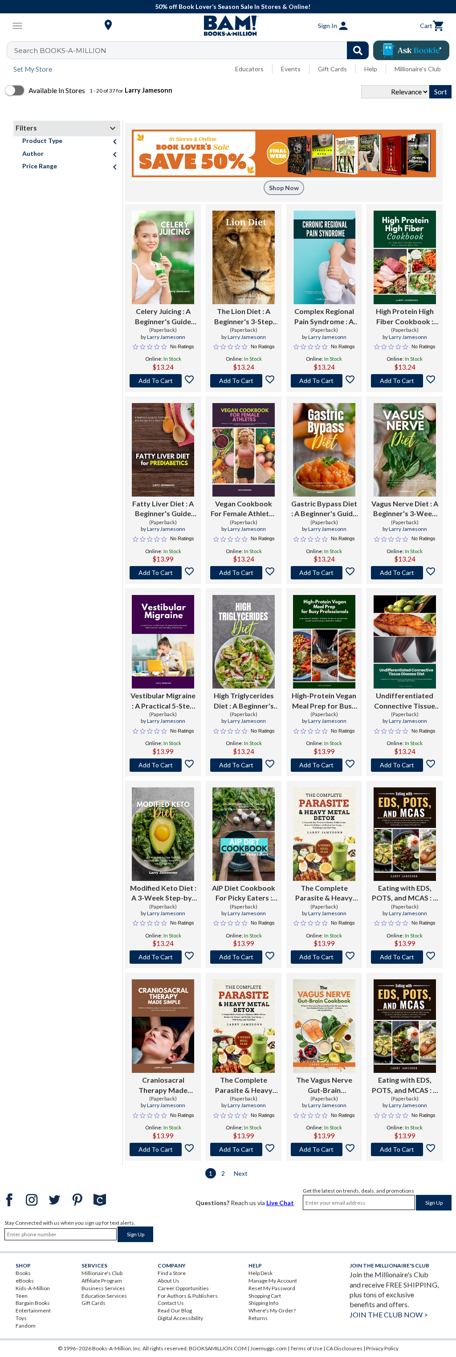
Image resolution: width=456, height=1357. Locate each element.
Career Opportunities (183, 1288)
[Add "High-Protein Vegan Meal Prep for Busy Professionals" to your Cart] (324, 765)
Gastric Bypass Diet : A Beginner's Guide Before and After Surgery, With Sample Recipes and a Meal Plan (324, 509)
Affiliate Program (101, 1280)
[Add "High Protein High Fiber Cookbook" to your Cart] (404, 380)
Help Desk (260, 1273)
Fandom (26, 1325)
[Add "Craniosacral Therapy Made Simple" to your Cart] (163, 1149)
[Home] (228, 26)
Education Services (104, 1295)
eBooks (25, 1280)
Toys (21, 1318)
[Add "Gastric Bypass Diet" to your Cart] (324, 572)
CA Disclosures (344, 1348)
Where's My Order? (272, 1310)
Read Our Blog (175, 1310)
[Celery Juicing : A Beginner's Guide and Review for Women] (163, 257)
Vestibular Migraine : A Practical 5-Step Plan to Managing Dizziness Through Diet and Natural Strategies (162, 701)
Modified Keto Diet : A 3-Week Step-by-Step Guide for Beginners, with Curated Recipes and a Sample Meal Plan (163, 893)
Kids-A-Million (33, 1288)
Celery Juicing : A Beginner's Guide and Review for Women (163, 316)
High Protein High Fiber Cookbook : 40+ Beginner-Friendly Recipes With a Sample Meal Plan (404, 316)
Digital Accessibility (180, 1318)
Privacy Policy (382, 1348)
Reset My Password (271, 1288)
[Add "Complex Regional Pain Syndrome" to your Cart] (324, 380)
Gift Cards (332, 69)
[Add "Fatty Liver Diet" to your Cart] (163, 572)
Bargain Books (33, 1303)
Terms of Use (306, 1348)
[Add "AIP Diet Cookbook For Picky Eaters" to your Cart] (243, 957)
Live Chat (280, 1202)
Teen (22, 1295)
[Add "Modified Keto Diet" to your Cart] (163, 957)
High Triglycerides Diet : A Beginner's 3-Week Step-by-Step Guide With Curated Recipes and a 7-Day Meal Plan (244, 701)
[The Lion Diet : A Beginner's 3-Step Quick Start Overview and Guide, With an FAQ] (243, 257)
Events (291, 69)
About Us (168, 1280)
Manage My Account (272, 1280)
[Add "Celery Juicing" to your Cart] (163, 380)
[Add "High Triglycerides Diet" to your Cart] (243, 765)
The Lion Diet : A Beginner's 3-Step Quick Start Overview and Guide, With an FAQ (244, 316)
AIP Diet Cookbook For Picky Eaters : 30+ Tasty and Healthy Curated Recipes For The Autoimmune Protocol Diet (243, 893)
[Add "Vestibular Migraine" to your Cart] (163, 765)
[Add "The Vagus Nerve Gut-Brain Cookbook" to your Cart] (324, 1149)
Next (241, 1173)
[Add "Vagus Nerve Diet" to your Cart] (404, 572)
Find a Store (172, 1273)
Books (23, 1273)
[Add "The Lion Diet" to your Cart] (243, 380)
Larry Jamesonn (166, 337)
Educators (249, 69)
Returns (258, 1318)
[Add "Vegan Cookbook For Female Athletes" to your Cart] (243, 572)
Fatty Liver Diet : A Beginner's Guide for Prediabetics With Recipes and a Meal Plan (163, 509)
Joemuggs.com (268, 1348)
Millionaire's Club (418, 69)
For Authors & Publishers (188, 1295)
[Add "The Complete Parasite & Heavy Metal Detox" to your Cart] (324, 957)
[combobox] (193, 50)
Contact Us (171, 1303)
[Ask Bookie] (411, 50)
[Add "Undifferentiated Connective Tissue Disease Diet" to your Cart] (404, 765)
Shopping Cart (264, 1295)
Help (370, 69)
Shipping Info (263, 1303)
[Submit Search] (358, 50)
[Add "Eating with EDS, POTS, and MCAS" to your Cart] (404, 957)
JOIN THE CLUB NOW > (389, 1314)
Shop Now (284, 188)
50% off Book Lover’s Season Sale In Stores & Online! (232, 6)
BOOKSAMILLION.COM (218, 1348)
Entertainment (33, 1310)
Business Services (103, 1288)
